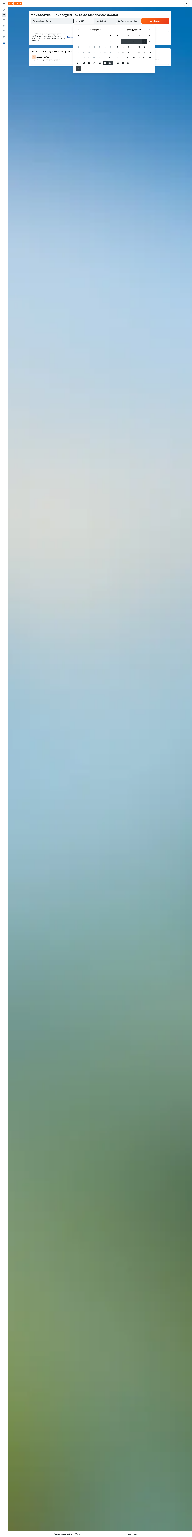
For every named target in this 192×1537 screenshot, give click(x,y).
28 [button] (100, 63)
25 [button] (84, 63)
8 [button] (105, 47)
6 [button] (94, 47)
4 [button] (83, 47)
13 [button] (94, 52)
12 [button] (89, 52)
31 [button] (78, 68)
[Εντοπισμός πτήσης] (4, 30)
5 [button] (89, 47)
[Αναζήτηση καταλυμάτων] (4, 15)
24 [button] (78, 63)
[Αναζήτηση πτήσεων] (4, 10)
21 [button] (100, 58)
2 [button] (110, 42)
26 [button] (89, 63)
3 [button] (78, 47)
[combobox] (54, 20)
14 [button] (100, 52)
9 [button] (110, 47)
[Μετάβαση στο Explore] (4, 26)
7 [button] (99, 47)
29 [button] (105, 63)
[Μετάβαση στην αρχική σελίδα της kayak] (15, 3)
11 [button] (83, 52)
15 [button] (105, 52)
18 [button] (84, 58)
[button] (3, 3)
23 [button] (110, 58)
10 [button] (78, 52)
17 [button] (78, 58)
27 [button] (94, 63)
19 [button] (89, 58)
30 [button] (110, 63)
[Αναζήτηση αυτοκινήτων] (4, 19)
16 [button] (110, 52)
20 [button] (94, 58)
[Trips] (4, 37)
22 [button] (105, 58)
